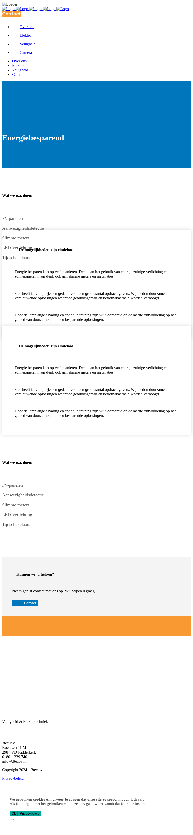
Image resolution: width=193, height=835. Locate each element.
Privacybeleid (13, 778)
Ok (14, 813)
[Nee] (12, 819)
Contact (11, 14)
